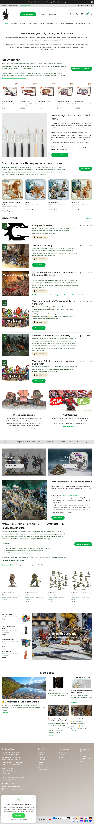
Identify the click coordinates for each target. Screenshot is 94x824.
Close (92, 2)
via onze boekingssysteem (71, 495)
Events (62, 23)
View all (88, 218)
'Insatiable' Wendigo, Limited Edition (11, 203)
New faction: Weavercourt (14, 466)
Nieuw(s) (40, 762)
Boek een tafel (57, 517)
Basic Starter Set (7, 614)
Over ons (40, 764)
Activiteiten (41, 752)
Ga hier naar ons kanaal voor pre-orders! (14, 78)
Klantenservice (64, 749)
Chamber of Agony (63, 101)
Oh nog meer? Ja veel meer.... (81, 68)
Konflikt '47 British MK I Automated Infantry (81, 594)
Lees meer (5, 712)
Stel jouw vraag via (13, 789)
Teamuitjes (83, 756)
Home (6, 23)
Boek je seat (39, 328)
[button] (1, 6)
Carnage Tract (24, 101)
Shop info (41, 749)
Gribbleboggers (53, 202)
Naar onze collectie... (59, 155)
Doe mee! (39, 264)
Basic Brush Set (7, 651)
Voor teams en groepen (85, 750)
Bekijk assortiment (28, 14)
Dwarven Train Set (7, 101)
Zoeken (70, 14)
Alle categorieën (13, 23)
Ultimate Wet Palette (8, 639)
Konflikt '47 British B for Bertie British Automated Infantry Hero (12, 594)
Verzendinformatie (64, 752)
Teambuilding (84, 754)
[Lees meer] (78, 14)
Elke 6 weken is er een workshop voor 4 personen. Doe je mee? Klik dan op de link (57, 295)
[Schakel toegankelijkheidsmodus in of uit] (78, 5)
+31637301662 (9, 783)
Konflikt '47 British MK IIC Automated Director (35, 594)
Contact (40, 754)
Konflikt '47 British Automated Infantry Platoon (58, 594)
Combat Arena (79, 101)
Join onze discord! (25, 5)
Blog (56, 23)
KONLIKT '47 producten (83, 544)
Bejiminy (27, 202)
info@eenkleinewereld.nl (12, 786)
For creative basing (70, 466)
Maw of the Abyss (44, 101)
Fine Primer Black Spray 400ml (9, 627)
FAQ (60, 759)
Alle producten (85, 168)
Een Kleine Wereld (41, 237)
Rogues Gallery (75, 202)
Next (31, 5)
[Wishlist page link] (92, 15)
